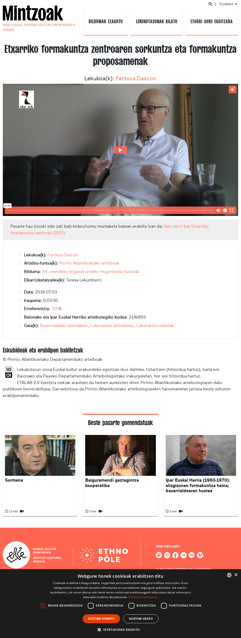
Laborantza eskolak (155, 325)
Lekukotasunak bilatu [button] (156, 21)
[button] (120, 629)
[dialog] (120, 603)
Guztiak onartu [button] (101, 619)
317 (54, 308)
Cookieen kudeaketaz (143, 597)
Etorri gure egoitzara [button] (212, 21)
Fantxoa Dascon (136, 78)
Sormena (14, 480)
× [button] (235, 575)
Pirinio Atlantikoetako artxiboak (89, 263)
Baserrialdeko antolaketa (63, 325)
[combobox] (229, 575)
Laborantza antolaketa (112, 325)
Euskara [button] (227, 4)
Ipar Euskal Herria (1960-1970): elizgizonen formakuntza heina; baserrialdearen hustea (198, 485)
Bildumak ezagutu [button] (106, 21)
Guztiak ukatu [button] (141, 619)
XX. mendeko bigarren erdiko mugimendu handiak (90, 271)
